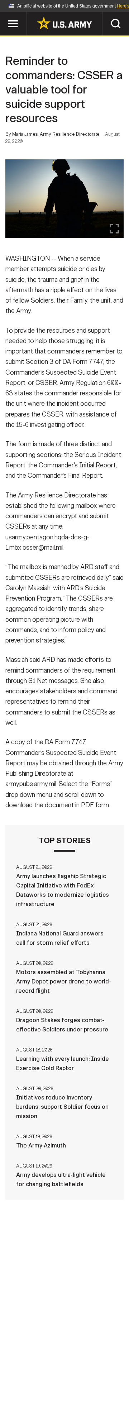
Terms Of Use (26, 1383)
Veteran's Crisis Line (86, 1393)
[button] (3, 15)
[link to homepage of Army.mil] (64, 23)
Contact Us (60, 1374)
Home (26, 1374)
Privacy (99, 1374)
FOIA (114, 1383)
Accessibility (76, 1383)
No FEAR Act (30, 1393)
